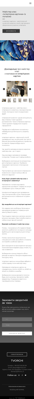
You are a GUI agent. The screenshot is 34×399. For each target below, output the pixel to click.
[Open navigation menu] (30, 3)
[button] (11, 31)
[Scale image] (17, 89)
